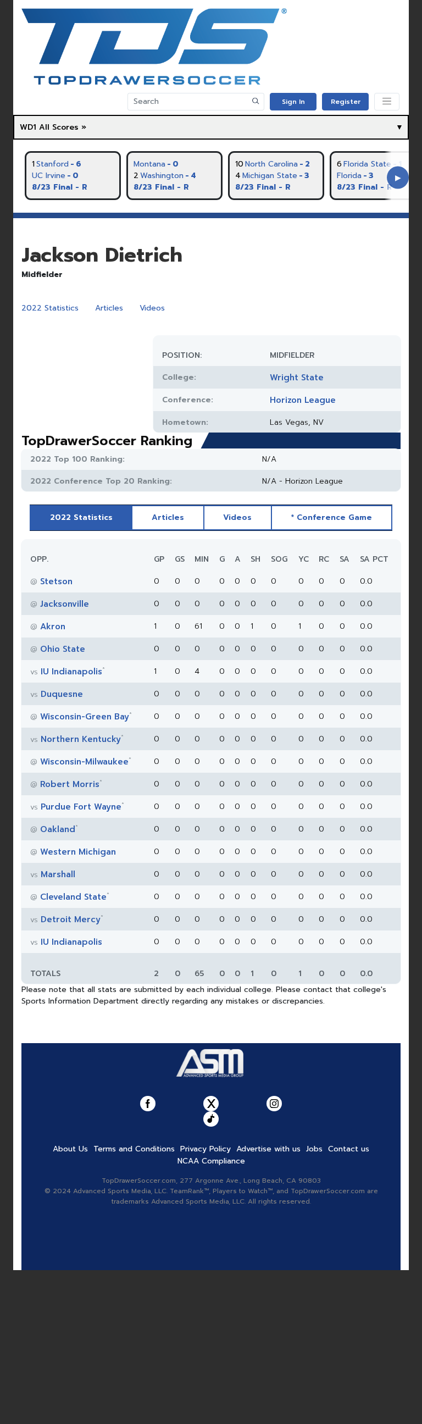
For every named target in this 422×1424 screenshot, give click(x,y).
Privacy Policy (205, 1149)
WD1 (28, 127)
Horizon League (303, 400)
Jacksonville (64, 604)
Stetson (56, 581)
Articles (109, 308)
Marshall (58, 874)
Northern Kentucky (81, 739)
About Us (70, 1149)
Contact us (348, 1149)
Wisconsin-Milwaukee (84, 762)
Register (345, 102)
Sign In (293, 102)
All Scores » (62, 127)
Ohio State (62, 649)
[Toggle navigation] (386, 101)
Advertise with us (268, 1149)
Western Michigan (78, 852)
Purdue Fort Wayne (81, 807)
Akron (52, 626)
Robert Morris (69, 784)
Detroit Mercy (71, 919)
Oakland (57, 829)
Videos (152, 308)
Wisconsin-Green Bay (84, 717)
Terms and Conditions (134, 1149)
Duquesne (62, 694)
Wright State (297, 378)
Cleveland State (73, 897)
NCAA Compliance (211, 1161)
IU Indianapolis (71, 672)
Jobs (314, 1149)
